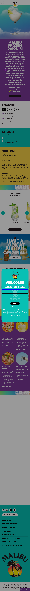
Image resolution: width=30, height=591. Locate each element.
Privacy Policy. (24, 311)
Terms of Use (19, 311)
